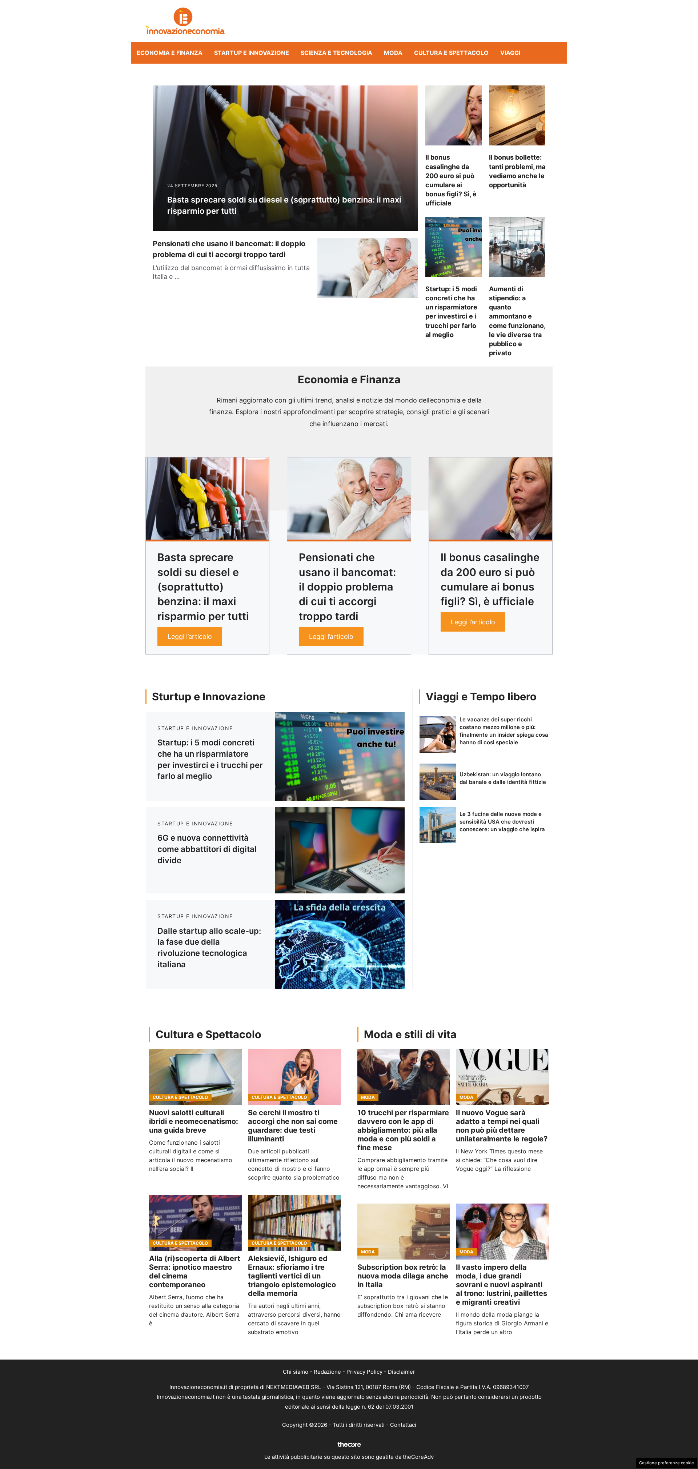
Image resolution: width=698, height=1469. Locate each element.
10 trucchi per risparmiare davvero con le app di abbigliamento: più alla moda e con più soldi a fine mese (403, 1130)
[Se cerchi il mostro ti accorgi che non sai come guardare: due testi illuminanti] (294, 1077)
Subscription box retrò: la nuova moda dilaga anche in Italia (402, 1276)
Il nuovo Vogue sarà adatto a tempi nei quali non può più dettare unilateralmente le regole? (501, 1125)
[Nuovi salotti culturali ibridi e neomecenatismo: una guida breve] (195, 1077)
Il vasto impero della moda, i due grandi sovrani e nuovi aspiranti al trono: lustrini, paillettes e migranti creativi (501, 1284)
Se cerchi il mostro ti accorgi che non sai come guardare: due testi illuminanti (293, 1125)
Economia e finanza (169, 52)
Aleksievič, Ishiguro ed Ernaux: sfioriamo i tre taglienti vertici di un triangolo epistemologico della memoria (292, 1276)
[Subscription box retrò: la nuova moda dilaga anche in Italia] (403, 1232)
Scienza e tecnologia (336, 52)
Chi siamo (295, 1371)
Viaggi (510, 52)
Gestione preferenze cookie (666, 1462)
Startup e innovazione (251, 52)
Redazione (327, 1371)
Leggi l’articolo (190, 636)
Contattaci (403, 1424)
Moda (393, 52)
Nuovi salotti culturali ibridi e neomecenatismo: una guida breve (193, 1121)
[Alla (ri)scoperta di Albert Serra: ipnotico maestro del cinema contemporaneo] (195, 1223)
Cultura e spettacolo (451, 52)
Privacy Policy (364, 1371)
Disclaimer (401, 1371)
